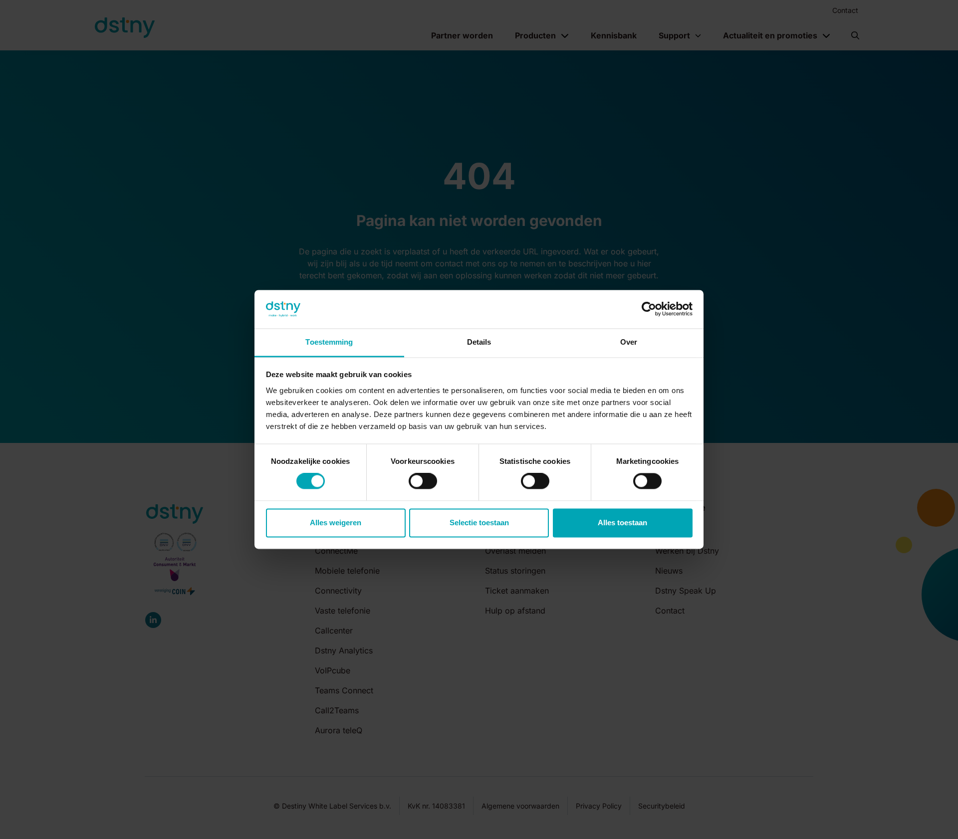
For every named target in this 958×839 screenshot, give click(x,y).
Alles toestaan (622, 522)
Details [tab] (479, 342)
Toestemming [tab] (329, 342)
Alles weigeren (335, 522)
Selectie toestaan (479, 522)
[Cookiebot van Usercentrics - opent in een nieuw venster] (649, 309)
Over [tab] (628, 342)
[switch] (423, 481)
